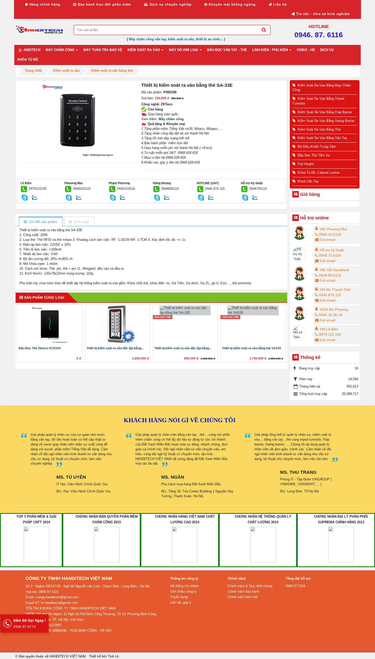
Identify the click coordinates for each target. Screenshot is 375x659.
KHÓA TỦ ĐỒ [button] (27, 59)
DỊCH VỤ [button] (327, 50)
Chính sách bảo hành (243, 591)
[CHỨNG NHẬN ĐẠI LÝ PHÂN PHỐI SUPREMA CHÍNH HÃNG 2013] (341, 544)
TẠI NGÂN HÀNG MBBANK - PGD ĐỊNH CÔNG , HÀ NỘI (68, 630)
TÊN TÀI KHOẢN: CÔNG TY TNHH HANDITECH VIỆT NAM (71, 608)
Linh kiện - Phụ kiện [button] (270, 50)
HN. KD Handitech (334, 270)
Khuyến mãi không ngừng (231, 4)
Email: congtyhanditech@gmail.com (52, 597)
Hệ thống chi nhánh (184, 586)
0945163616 (126, 189)
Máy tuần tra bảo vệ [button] (102, 50)
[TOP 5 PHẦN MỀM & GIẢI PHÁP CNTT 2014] (36, 544)
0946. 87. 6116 (318, 35)
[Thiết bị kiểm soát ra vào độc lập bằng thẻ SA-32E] (185, 310)
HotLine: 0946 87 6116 (42, 592)
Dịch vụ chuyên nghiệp (170, 4)
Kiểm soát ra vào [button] (144, 50)
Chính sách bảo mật (243, 597)
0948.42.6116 (330, 234)
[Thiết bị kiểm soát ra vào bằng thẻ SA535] (253, 310)
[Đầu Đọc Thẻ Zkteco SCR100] (49, 325)
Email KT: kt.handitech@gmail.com (52, 603)
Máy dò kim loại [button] (184, 50)
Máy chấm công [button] (61, 50)
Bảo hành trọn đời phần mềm (104, 4)
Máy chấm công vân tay (147, 39)
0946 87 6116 (29, 623)
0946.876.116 (215, 189)
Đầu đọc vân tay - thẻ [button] (227, 50)
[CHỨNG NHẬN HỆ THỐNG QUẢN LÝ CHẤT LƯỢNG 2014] (263, 544)
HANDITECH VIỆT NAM (67, 656)
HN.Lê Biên (329, 329)
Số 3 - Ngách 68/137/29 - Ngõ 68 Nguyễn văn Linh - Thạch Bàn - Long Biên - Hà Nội (88, 586)
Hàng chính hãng (44, 4)
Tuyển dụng (179, 597)
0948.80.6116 (330, 275)
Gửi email (327, 240)
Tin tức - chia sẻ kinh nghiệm (322, 14)
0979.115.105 (330, 334)
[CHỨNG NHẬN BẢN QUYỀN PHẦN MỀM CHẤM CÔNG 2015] (106, 544)
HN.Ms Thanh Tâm (335, 290)
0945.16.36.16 (330, 315)
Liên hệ (279, 4)
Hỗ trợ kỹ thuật (332, 250)
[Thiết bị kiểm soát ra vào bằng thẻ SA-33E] (78, 120)
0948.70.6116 (330, 255)
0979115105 (37, 189)
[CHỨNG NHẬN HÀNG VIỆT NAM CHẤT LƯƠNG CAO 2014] (184, 544)
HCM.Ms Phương (334, 309)
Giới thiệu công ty (183, 591)
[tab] (40, 222)
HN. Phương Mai (333, 229)
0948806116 (170, 189)
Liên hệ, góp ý (180, 602)
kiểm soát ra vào (181, 39)
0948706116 (258, 189)
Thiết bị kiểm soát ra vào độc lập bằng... (114, 348)
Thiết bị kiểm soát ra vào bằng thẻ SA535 (251, 348)
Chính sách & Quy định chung (250, 586)
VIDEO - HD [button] (306, 50)
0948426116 (82, 189)
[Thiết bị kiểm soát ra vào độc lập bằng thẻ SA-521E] (117, 325)
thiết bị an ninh (208, 39)
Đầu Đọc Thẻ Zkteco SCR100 (40, 348)
